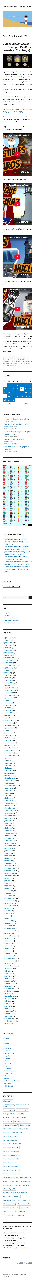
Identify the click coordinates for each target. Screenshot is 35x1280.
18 (21, 392)
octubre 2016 (9, 933)
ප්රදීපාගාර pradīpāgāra (12, 1081)
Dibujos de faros (10, 1125)
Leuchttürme (17, 358)
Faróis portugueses (11, 1170)
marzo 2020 (8, 831)
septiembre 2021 (10, 785)
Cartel (20, 1114)
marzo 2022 (8, 770)
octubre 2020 (9, 813)
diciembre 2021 (9, 778)
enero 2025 (8, 685)
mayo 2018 (8, 886)
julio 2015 (7, 971)
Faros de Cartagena (11, 1155)
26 (26, 396)
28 (5, 400)
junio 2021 (8, 793)
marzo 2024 (8, 710)
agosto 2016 (8, 938)
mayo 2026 (8, 645)
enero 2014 (8, 1016)
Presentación (24, 1204)
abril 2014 (7, 1008)
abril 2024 (8, 708)
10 (17, 389)
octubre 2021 (9, 783)
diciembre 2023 (9, 718)
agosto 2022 (8, 758)
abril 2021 (7, 798)
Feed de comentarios (11, 620)
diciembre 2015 (9, 958)
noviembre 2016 (10, 931)
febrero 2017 (8, 923)
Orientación (21, 363)
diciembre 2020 (10, 808)
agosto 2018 (8, 878)
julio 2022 (8, 760)
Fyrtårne (5, 358)
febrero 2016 (8, 953)
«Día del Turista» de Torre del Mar (16, 419)
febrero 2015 (8, 983)
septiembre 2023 (10, 725)
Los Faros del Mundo (14, 6)
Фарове (7, 1078)
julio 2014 (7, 1001)
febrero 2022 (9, 773)
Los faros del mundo (11, 539)
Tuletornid (16, 359)
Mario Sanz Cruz (22, 1185)
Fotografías (25, 1178)
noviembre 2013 (10, 1021)
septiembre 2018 (10, 876)
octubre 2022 (9, 753)
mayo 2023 (8, 735)
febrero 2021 (8, 803)
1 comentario (15, 365)
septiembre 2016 (10, 936)
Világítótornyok (23, 359)
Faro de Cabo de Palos (12, 1132)
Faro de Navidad (11, 1147)
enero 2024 (8, 715)
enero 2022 (8, 775)
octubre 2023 (9, 723)
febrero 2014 (8, 1013)
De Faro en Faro (21, 1121)
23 (13, 396)
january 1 (7, 1185)
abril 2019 (7, 858)
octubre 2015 (9, 963)
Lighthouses (25, 358)
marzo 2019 (8, 861)
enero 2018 (8, 896)
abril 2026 (8, 648)
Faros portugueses (11, 1166)
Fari (20, 356)
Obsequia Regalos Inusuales (15, 1193)
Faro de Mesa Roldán (12, 1144)
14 (5, 392)
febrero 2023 (9, 743)
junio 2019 (8, 853)
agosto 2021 (8, 788)
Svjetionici (8, 1066)
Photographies (23, 1200)
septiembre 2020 (10, 815)
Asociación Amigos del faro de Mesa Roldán (16, 1105)
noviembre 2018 (10, 871)
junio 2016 (8, 943)
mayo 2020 (8, 826)
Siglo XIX (24, 1208)
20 (30, 392)
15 (9, 392)
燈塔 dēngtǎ (8, 1086)
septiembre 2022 (10, 755)
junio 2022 (8, 763)
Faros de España (11, 1159)
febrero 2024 (9, 713)
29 (9, 400)
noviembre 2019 (10, 841)
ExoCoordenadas (27, 361)
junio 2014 (8, 1003)
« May (8, 404)
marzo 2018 (8, 891)
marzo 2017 (8, 921)
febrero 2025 (9, 683)
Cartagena (9, 1114)
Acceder (7, 615)
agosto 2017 (8, 908)
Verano (20, 1215)
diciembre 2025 (10, 658)
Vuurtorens (6, 361)
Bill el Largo (9, 1110)
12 (26, 389)
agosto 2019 (8, 848)
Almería (7, 1101)
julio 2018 (7, 881)
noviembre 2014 (10, 991)
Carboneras (22, 1110)
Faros (27, 356)
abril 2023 (8, 738)
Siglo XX (7, 1211)
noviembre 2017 (10, 901)
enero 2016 (8, 956)
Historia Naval (23, 1181)
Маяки (12, 361)
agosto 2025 (8, 668)
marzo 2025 (8, 680)
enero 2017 (8, 926)
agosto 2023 (8, 728)
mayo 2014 (8, 1006)
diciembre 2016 (9, 928)
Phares (10, 359)
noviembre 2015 (10, 961)
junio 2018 (8, 883)
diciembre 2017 (9, 898)
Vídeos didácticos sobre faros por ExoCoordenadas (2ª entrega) (17, 47)
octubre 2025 (9, 663)
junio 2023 (8, 733)
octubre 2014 (9, 993)
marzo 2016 (8, 951)
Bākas (17, 356)
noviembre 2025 (10, 660)
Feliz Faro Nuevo (10, 1178)
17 (17, 392)
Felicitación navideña (12, 1174)
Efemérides (9, 1129)
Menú (29, 6)
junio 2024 (8, 703)
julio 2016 (7, 941)
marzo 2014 (8, 1011)
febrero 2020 (9, 833)
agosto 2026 (8, 638)
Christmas (8, 1117)
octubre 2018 (9, 873)
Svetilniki (7, 1063)
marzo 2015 (8, 981)
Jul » (26, 404)
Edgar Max (25, 1125)
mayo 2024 (8, 705)
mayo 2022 (8, 765)
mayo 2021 (8, 795)
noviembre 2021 (10, 780)
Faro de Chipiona (10, 1136)
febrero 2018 (8, 893)
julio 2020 (8, 821)
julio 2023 (7, 730)
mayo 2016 (8, 946)
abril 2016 (7, 948)
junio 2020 (8, 823)
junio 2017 (8, 913)
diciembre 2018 (9, 868)
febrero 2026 (9, 653)
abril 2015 (7, 978)
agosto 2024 (8, 698)
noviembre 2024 (10, 690)
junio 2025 (8, 673)
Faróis (24, 356)
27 (30, 396)
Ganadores (8, 1181)
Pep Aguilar (9, 1200)
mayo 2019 (8, 856)
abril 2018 (7, 888)
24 (17, 396)
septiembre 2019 (10, 846)
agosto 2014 (8, 998)
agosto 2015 (8, 968)
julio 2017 (7, 911)
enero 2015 (8, 986)
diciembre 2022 (10, 748)
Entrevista (23, 1129)
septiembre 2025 (10, 665)
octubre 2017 (9, 903)
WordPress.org (9, 623)
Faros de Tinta (9, 1162)
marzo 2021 (8, 800)
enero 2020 (8, 836)
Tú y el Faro (9, 1215)
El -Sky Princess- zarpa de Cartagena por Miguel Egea (16, 541)
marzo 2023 (8, 740)
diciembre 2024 (10, 688)
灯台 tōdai (17, 361)
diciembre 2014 (9, 988)
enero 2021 (8, 805)
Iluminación (6, 363)
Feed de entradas (10, 618)
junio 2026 (8, 643)
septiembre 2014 (10, 996)
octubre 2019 (9, 843)
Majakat (5, 359)
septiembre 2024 (10, 695)
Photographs (9, 1204)
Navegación (14, 363)
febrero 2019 (8, 863)
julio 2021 (7, 790)
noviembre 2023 (10, 720)
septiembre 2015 (10, 966)
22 (9, 396)
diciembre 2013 (9, 1018)
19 (26, 392)
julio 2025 (8, 670)
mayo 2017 (8, 916)
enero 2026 (8, 655)
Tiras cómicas (21, 1211)
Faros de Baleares (11, 1151)
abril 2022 (8, 768)
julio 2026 (8, 640)
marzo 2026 (8, 650)
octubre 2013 (9, 1023)
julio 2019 (7, 851)
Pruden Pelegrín (10, 1208)
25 (22, 396)
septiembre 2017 (10, 906)
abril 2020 (8, 828)
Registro (7, 613)
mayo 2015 (8, 976)
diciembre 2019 (9, 838)
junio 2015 (8, 973)
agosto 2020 (8, 818)
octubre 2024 (9, 693)
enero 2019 (8, 866)
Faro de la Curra (10, 1140)
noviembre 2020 (10, 810)
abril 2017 (7, 918)
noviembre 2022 (10, 750)
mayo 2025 (8, 675)
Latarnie (10, 358)
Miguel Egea (9, 1189)
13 (30, 389)
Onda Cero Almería (11, 1196)
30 (13, 400)
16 (13, 392)
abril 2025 (8, 678)
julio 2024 (8, 700)
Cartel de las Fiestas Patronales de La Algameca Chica (17, 569)
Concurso (21, 1117)
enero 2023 (8, 745)
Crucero (7, 1121)
